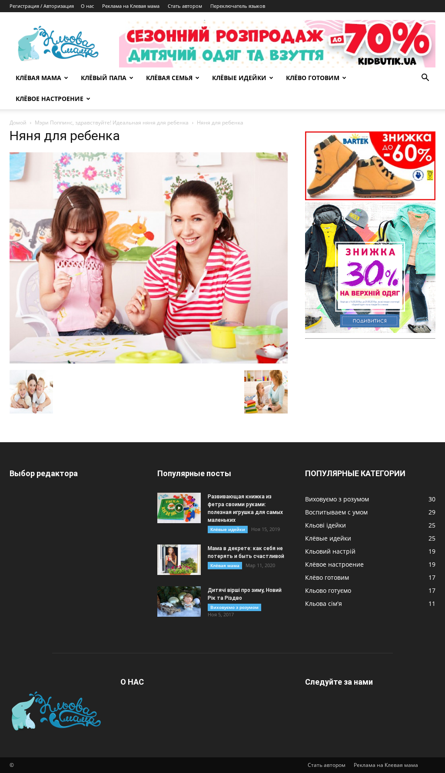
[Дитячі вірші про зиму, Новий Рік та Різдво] (179, 601)
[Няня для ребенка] (149, 361)
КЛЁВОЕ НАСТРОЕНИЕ (49, 98)
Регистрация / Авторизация (42, 6)
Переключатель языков (237, 6)
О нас (87, 6)
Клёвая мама (224, 565)
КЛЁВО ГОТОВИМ (312, 78)
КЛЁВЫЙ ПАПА (103, 78)
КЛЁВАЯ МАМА (38, 78)
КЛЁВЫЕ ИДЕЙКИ (239, 78)
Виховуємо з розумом (234, 607)
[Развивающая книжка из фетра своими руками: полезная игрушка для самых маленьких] (179, 508)
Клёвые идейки (227, 529)
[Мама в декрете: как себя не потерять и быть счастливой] (179, 559)
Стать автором (185, 6)
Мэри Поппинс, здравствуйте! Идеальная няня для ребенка (112, 122)
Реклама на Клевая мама (130, 6)
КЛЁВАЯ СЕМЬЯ (169, 78)
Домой (18, 122)
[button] (425, 78)
